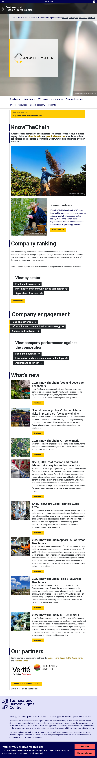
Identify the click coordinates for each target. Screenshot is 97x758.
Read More (56, 230)
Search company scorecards (43, 105)
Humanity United (21, 661)
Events (12, 716)
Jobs (18, 716)
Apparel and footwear (53, 99)
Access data (18, 301)
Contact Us (52, 716)
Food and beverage (74, 99)
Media (24, 716)
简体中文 (83, 17)
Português (73, 17)
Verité (80, 658)
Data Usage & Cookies (37, 716)
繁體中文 (91, 17)
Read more (38, 403)
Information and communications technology (39, 288)
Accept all (84, 746)
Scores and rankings (21, 112)
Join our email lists (65, 716)
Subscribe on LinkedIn (82, 716)
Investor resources (18, 105)
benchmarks (35, 136)
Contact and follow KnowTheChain (26, 683)
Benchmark (15, 99)
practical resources (55, 136)
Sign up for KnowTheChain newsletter (27, 116)
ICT (39, 99)
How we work (29, 99)
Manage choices (84, 753)
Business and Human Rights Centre (62, 658)
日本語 (65, 17)
